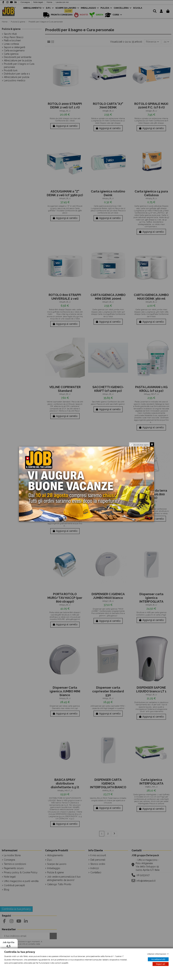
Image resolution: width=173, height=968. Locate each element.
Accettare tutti (158, 959)
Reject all (160, 964)
